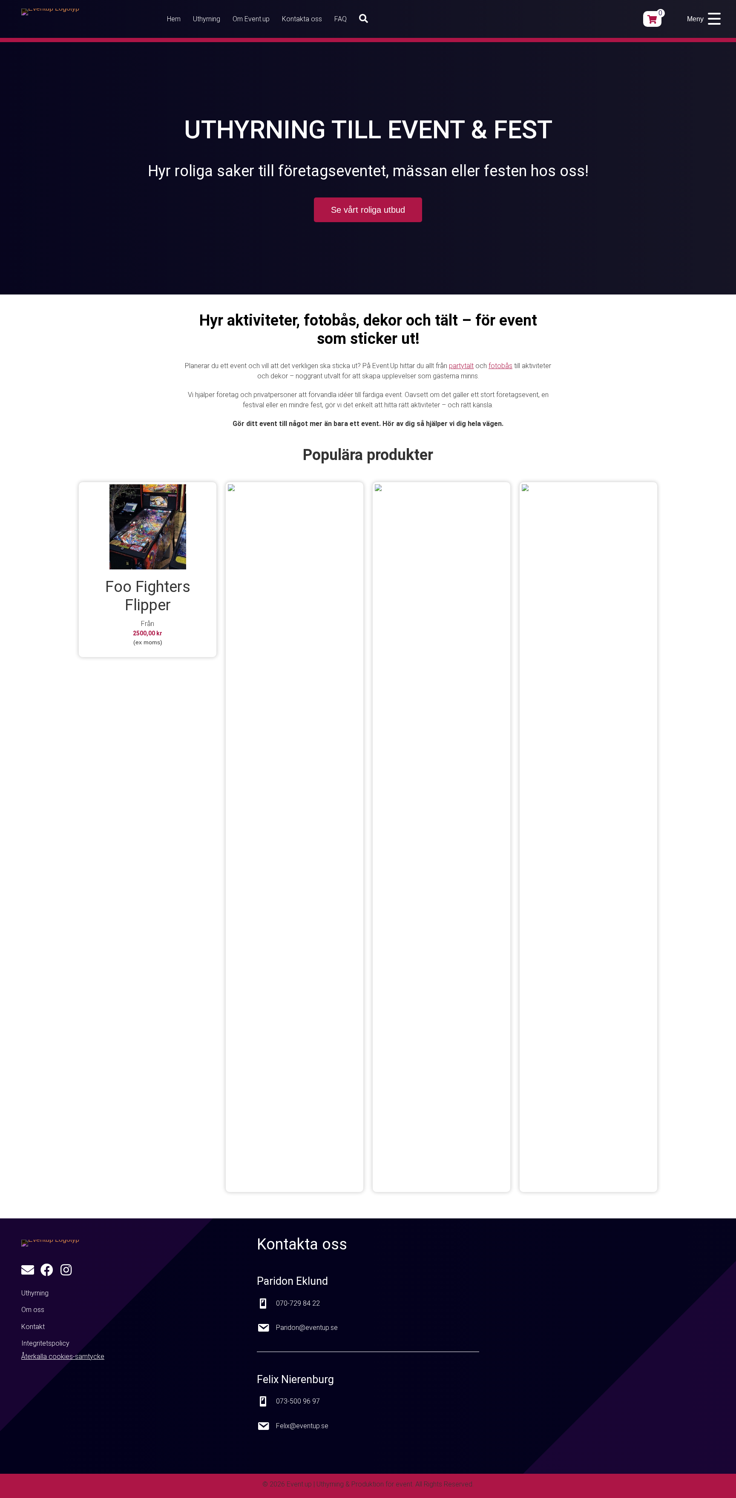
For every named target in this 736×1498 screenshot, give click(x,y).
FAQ (340, 19)
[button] (365, 19)
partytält (461, 366)
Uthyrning (206, 19)
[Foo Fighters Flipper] (147, 526)
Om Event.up (251, 19)
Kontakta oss (302, 19)
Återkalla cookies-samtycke (62, 1356)
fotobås (500, 366)
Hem (174, 19)
